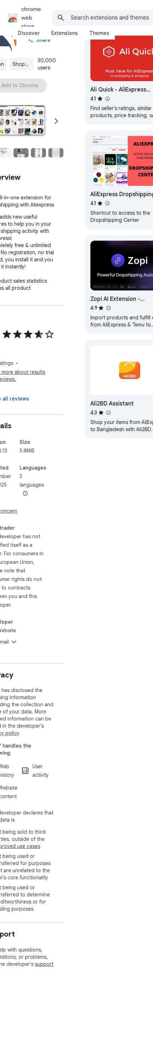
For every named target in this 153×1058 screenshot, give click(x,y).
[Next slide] (56, 121)
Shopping (22, 64)
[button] (21, 152)
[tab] (29, 33)
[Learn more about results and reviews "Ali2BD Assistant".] (108, 412)
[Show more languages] (25, 493)
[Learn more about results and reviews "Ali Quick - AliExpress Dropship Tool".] (107, 98)
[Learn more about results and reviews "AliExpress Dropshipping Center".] (107, 203)
